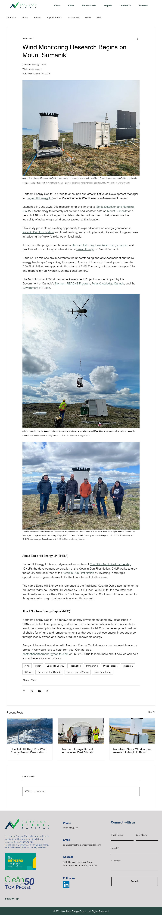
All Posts (11, 17)
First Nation (75, 665)
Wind (88, 17)
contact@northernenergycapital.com (82, 844)
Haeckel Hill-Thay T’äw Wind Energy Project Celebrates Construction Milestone (29, 750)
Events (37, 17)
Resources (73, 17)
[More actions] (138, 38)
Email (114, 848)
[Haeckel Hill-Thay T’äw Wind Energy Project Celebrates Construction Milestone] (30, 731)
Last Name (141, 835)
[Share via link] (47, 690)
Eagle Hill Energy (55, 665)
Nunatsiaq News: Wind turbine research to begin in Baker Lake (132, 750)
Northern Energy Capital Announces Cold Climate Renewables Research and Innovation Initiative (79, 750)
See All (151, 712)
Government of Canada (49, 672)
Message (116, 860)
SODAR (28, 672)
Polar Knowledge (102, 672)
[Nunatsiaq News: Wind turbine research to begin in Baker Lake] (132, 731)
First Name (117, 835)
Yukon (38, 665)
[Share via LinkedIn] (39, 690)
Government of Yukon (78, 672)
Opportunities (54, 17)
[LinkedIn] (66, 884)
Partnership (92, 665)
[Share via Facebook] (23, 690)
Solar (99, 17)
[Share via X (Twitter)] (31, 690)
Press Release (110, 665)
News (25, 17)
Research (128, 665)
